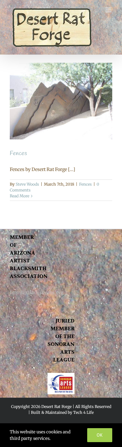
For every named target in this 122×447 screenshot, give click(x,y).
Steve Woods (27, 184)
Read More (19, 195)
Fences (18, 153)
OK (100, 435)
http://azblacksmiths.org (36, 293)
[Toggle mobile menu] (108, 10)
